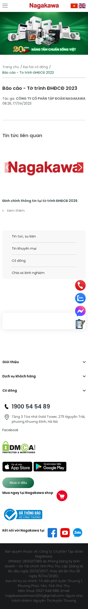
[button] (80, 167)
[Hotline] (80, 285)
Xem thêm (16, 210)
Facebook (10, 430)
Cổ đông (19, 260)
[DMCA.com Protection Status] (18, 447)
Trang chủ (10, 67)
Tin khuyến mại (24, 248)
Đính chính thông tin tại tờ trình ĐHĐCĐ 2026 (39, 200)
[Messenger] (80, 311)
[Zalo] (80, 298)
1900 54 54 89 (31, 406)
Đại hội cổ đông (35, 67)
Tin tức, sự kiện (24, 236)
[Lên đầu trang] (81, 581)
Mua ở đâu (18, 482)
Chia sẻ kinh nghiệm (28, 272)
